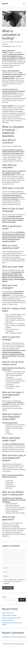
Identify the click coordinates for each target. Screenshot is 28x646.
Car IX (5, 4)
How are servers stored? (9, 615)
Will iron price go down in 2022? (11, 617)
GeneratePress (21, 643)
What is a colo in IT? (8, 612)
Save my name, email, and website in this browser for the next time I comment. (14, 581)
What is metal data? (8, 620)
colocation (7, 89)
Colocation (9, 146)
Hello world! (22, 636)
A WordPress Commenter (9, 636)
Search (4, 597)
